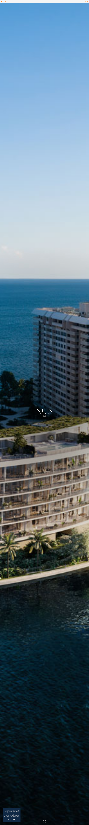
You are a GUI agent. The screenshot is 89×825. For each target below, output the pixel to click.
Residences (48, 1)
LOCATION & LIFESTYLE (35, 1)
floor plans (54, 1)
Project (28, 1)
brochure (64, 1)
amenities (42, 1)
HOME (24, 1)
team (59, 1)
